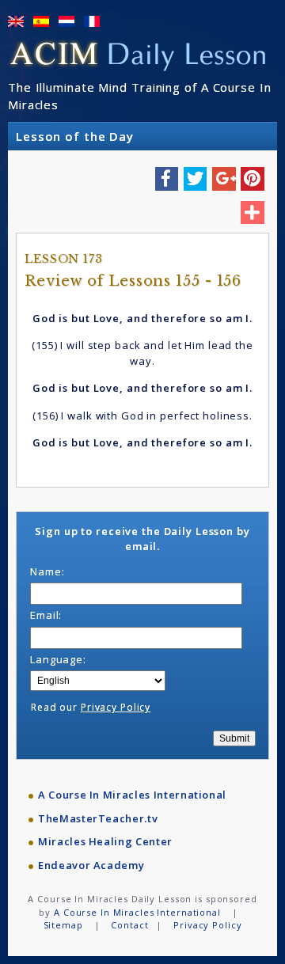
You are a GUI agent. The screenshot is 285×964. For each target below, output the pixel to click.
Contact (129, 925)
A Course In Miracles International (132, 795)
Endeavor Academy (91, 865)
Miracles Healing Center (105, 841)
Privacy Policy (115, 707)
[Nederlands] (66, 21)
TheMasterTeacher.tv (98, 818)
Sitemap (63, 925)
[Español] (41, 21)
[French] (92, 21)
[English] (16, 21)
